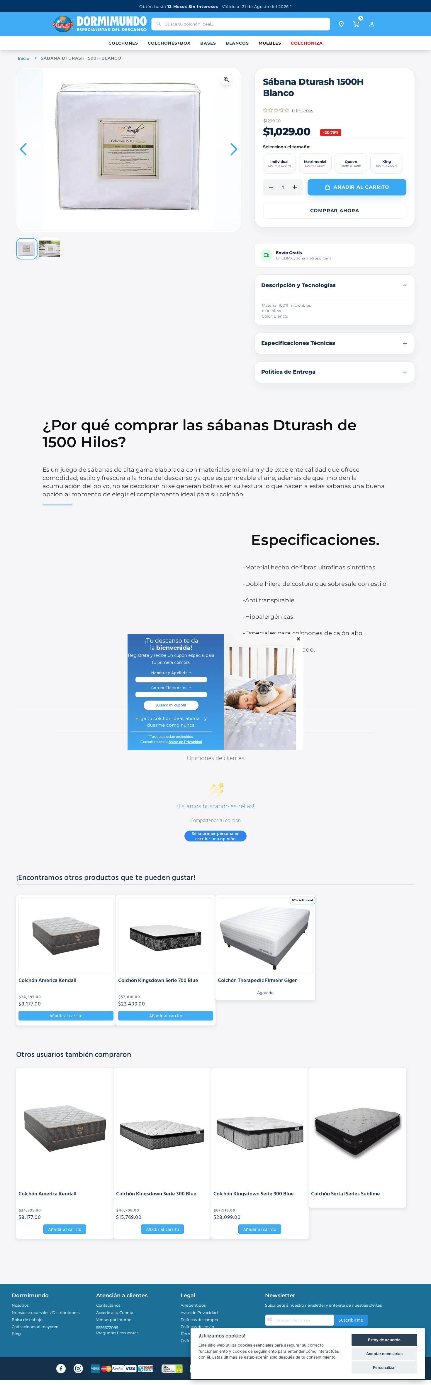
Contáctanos (108, 1305)
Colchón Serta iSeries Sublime (345, 1194)
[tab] (335, 285)
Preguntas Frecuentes (117, 1332)
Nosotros (20, 1305)
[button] (227, 79)
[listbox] (335, 163)
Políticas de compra (199, 1319)
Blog (16, 1333)
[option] (279, 163)
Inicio (23, 58)
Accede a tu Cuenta (114, 1312)
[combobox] (240, 24)
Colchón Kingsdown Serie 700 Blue (158, 981)
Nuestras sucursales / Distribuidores (45, 1312)
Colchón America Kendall (47, 981)
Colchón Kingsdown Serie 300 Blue (156, 1194)
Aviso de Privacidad (199, 1312)
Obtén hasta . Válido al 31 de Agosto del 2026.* (215, 6)
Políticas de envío (197, 1326)
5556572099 (107, 1327)
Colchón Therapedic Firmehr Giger (257, 981)
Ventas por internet (114, 1319)
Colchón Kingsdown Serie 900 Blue (253, 1194)
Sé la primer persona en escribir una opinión (216, 836)
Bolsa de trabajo (27, 1319)
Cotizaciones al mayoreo (35, 1326)
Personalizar (384, 1367)
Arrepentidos (193, 1305)
